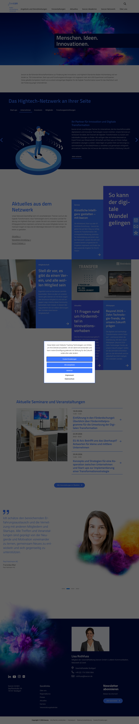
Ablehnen (69, 370)
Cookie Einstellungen (69, 359)
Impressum (69, 375)
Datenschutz (69, 379)
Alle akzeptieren (69, 365)
